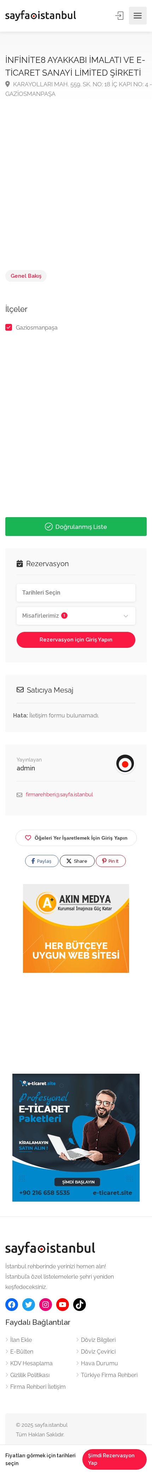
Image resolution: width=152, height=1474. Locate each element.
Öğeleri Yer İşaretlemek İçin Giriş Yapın (81, 838)
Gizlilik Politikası (29, 1375)
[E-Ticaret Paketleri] (76, 1137)
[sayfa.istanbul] (40, 15)
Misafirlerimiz (43, 615)
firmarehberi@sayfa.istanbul (59, 794)
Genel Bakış (26, 276)
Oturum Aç (119, 15)
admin (26, 768)
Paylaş (43, 861)
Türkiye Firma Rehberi (109, 1375)
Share (80, 861)
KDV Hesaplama (31, 1363)
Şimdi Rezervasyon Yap (111, 1459)
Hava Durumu (99, 1363)
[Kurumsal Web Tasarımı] (76, 928)
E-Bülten (21, 1351)
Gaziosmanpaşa (37, 327)
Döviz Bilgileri (98, 1340)
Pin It (112, 861)
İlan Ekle (21, 1340)
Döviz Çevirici (98, 1351)
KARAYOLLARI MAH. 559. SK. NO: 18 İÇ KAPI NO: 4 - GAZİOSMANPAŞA (78, 89)
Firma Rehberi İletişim (38, 1386)
